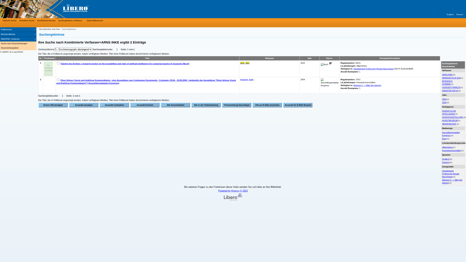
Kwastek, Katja (246, 79)
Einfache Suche (10, 20)
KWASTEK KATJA (450, 91)
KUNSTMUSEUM (450, 120)
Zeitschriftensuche (95, 20)
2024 (444, 102)
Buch (444, 139)
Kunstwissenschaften (451, 150)
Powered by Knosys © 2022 (233, 190)
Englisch (450, 14)
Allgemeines (447, 147)
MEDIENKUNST (449, 124)
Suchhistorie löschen (46, 20)
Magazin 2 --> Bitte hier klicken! (367, 85)
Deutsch (459, 14)
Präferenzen (6, 29)
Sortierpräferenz (46, 49)
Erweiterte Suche (26, 20)
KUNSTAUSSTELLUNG (452, 117)
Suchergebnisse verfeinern (70, 20)
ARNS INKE (447, 75)
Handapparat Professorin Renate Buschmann (450, 174)
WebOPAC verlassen (10, 39)
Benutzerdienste (8, 34)
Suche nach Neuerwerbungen (14, 43)
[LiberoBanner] (54, 9)
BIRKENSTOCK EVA (451, 78)
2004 (444, 99)
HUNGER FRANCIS (451, 87)
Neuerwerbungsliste (10, 48)
